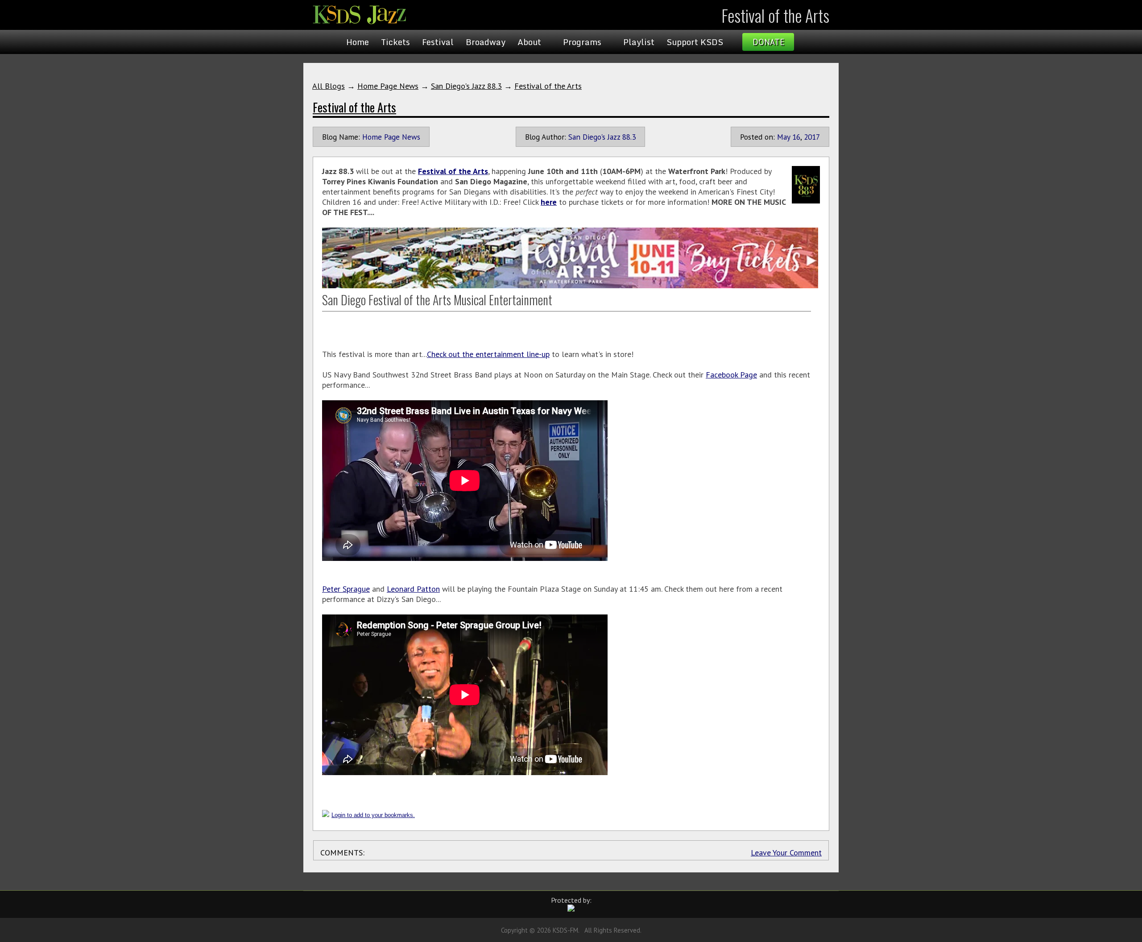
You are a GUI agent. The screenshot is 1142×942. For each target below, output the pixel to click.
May (783, 137)
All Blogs (328, 86)
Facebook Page (731, 374)
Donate (768, 42)
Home (357, 42)
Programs (582, 42)
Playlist (638, 42)
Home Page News (387, 86)
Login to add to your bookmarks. (373, 815)
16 (796, 137)
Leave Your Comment (786, 852)
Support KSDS (694, 42)
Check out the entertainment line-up (488, 354)
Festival (438, 42)
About (529, 42)
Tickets (395, 42)
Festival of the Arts (548, 86)
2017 (812, 137)
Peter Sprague (346, 589)
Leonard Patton (413, 589)
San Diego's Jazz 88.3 (466, 86)
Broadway (485, 42)
